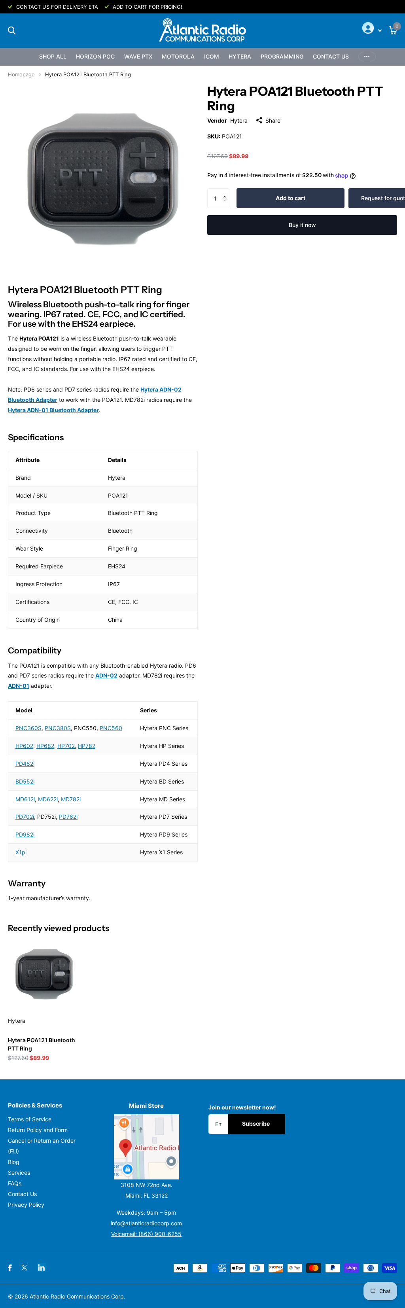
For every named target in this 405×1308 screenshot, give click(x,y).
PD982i (24, 834)
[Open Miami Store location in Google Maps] (146, 1146)
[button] (226, 191)
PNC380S (58, 728)
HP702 (66, 745)
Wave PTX (138, 56)
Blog (13, 1161)
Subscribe (256, 1123)
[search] (11, 31)
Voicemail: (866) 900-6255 (146, 1233)
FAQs (14, 1183)
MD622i (48, 799)
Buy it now (302, 224)
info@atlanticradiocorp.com (146, 1223)
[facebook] (10, 1267)
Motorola (178, 56)
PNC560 (111, 728)
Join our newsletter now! (242, 1107)
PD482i (24, 763)
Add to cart (290, 198)
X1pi (20, 852)
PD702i (24, 816)
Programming (282, 56)
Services (19, 1172)
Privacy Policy (26, 1204)
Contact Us (331, 56)
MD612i (25, 799)
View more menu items (367, 57)
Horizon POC (95, 56)
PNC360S (28, 728)
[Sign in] (371, 30)
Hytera (240, 56)
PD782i (68, 816)
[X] (24, 1267)
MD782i (71, 799)
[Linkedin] (41, 1267)
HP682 (45, 745)
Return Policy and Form (38, 1129)
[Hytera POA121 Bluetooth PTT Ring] (44, 974)
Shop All (52, 56)
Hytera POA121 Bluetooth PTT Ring (41, 1044)
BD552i (24, 781)
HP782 (86, 745)
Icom (211, 56)
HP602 (24, 745)
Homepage (21, 74)
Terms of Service (29, 1119)
